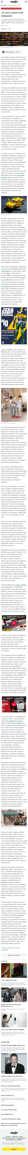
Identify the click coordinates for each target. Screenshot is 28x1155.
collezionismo (10, 948)
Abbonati (14, 1149)
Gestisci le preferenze (9, 1138)
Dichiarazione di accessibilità (14, 1140)
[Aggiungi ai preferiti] (9, 29)
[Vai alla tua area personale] (26, 1)
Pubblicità (14, 1137)
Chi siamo (8, 1137)
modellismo (4, 950)
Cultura (3, 5)
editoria (17, 948)
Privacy (21, 1137)
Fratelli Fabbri (5, 271)
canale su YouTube (20, 585)
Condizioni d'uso (21, 1138)
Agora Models (5, 286)
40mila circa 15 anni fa (16, 721)
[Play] (3, 52)
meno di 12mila (16, 723)
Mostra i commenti (14, 955)
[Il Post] (14, 1)
